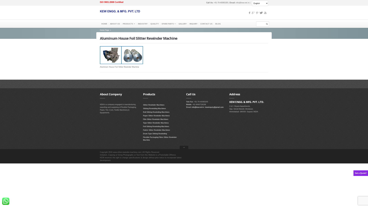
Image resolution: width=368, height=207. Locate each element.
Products (128, 23)
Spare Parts (168, 23)
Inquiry (193, 23)
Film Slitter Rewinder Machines (155, 119)
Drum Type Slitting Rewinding (155, 134)
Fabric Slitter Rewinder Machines (156, 130)
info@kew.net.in (242, 3)
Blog (218, 23)
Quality (154, 23)
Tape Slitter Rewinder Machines (156, 123)
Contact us (206, 23)
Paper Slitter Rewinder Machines (156, 116)
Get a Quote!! (361, 173)
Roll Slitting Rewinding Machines (156, 112)
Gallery (183, 23)
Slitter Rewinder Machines (153, 105)
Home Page (104, 30)
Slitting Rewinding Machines (154, 109)
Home (104, 23)
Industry (142, 23)
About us (115, 23)
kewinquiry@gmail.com (214, 107)
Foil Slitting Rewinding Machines (156, 126)
